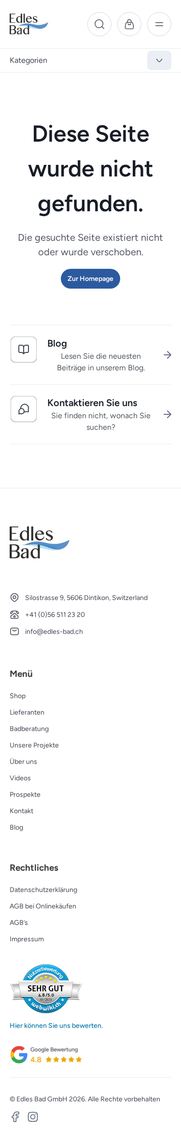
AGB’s (19, 923)
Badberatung (29, 729)
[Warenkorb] (129, 24)
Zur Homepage (90, 279)
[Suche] (99, 24)
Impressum (27, 939)
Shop (18, 696)
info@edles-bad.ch (54, 632)
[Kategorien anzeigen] (159, 60)
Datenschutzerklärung (43, 890)
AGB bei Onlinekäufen (43, 906)
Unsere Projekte (34, 745)
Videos (20, 778)
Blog (16, 827)
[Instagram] (33, 1118)
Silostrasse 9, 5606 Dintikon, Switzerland (86, 598)
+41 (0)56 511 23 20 (55, 615)
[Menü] (159, 24)
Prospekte (25, 794)
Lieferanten (27, 712)
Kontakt (21, 811)
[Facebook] (15, 1118)
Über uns (23, 762)
